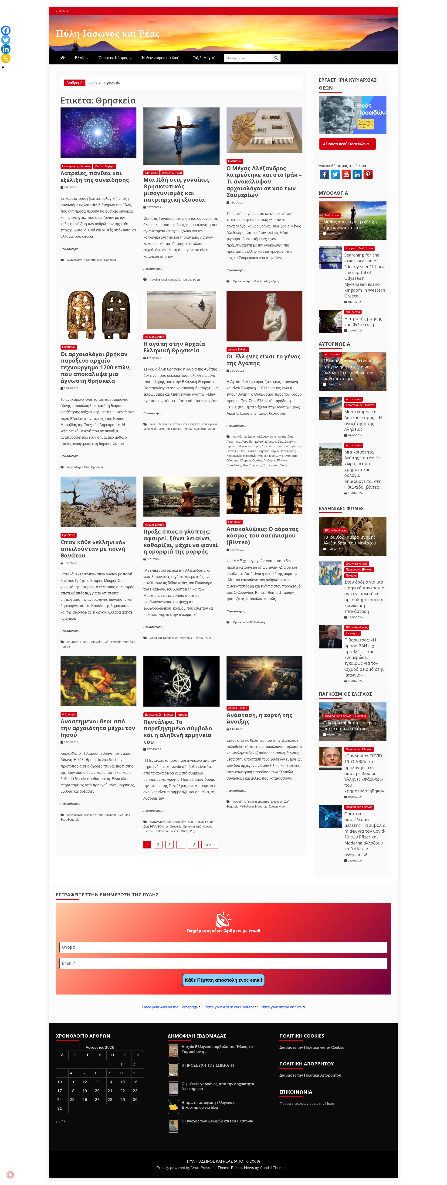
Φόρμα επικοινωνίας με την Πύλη (306, 1103)
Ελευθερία (95, 642)
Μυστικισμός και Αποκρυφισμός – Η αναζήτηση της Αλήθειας (363, 420)
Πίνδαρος (270, 460)
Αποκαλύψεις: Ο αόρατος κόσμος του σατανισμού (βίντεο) (262, 535)
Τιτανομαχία (270, 465)
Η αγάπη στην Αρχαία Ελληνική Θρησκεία (174, 347)
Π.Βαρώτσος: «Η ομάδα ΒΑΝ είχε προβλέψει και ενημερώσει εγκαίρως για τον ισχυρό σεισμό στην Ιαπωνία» (364, 657)
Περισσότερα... (70, 249)
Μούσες (263, 455)
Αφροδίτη (90, 260)
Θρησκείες (151, 172)
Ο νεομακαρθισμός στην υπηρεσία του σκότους (347, 725)
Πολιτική (259, 622)
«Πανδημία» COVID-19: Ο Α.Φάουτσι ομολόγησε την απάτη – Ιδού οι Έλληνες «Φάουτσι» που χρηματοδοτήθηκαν (364, 773)
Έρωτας (267, 446)
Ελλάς (80, 57)
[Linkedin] (5, 49)
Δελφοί (259, 441)
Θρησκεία (110, 260)
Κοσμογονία (209, 424)
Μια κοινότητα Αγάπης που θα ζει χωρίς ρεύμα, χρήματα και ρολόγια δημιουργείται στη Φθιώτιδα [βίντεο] (362, 469)
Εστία (176, 424)
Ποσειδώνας (234, 465)
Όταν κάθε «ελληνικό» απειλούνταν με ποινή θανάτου (93, 548)
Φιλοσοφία (69, 714)
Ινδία (256, 281)
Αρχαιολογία (75, 467)
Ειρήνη (231, 446)
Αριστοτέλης (285, 436)
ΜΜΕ (249, 622)
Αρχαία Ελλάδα (154, 336)
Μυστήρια (129, 642)
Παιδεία (186, 279)
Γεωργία (252, 801)
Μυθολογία (150, 429)
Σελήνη (175, 831)
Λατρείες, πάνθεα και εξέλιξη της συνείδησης (95, 176)
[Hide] (3, 67)
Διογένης (290, 441)
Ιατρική (275, 451)
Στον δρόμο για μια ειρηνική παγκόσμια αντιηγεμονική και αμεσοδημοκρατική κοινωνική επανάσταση (364, 596)
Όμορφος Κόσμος (113, 57)
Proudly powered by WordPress (184, 1167)
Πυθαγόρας (162, 831)
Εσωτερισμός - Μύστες (76, 166)
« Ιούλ (60, 1121)
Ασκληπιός (233, 441)
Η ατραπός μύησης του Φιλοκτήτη (363, 321)
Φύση (196, 279)
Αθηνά (237, 436)
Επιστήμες (352, 633)
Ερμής (257, 446)
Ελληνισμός (164, 424)
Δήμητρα (270, 441)
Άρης (273, 436)
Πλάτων (187, 429)
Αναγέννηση (74, 260)
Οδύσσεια (233, 460)
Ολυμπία (164, 429)
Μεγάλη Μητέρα (105, 166)
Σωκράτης (200, 429)
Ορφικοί (176, 429)
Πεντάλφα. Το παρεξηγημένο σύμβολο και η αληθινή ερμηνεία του (177, 731)
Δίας (100, 260)
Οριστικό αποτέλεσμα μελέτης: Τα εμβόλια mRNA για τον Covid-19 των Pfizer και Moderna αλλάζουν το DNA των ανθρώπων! (365, 834)
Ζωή (105, 642)
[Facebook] (5, 30)
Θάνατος (163, 826)
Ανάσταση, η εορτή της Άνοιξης (259, 718)
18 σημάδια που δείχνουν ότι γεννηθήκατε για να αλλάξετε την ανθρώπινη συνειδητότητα (349, 369)
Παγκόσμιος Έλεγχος (359, 569)
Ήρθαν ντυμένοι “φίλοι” (160, 57)
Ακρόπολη (249, 436)
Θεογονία (232, 451)
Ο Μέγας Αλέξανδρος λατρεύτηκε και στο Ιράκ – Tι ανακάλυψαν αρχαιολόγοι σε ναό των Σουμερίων (264, 181)
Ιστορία (182, 714)
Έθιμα (83, 642)
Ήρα (285, 446)
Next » (209, 844)
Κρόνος (207, 826)
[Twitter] (5, 39)
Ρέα (245, 465)
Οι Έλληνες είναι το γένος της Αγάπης (264, 359)
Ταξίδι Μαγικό (204, 57)
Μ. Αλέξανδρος (269, 281)
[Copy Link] (5, 58)
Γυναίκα (155, 279)
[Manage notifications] (10, 1174)
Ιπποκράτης (288, 451)
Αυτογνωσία (334, 344)
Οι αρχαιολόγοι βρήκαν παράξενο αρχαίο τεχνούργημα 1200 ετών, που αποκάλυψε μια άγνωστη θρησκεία (96, 367)
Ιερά (248, 281)
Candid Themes (273, 1167)
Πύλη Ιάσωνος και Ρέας (107, 32)
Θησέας (251, 451)
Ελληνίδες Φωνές (341, 508)
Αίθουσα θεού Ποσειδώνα (346, 144)
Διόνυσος (110, 815)
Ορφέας (257, 460)
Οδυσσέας (290, 455)
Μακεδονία (250, 455)
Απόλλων (263, 436)
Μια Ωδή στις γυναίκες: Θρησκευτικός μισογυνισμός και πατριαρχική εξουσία (177, 189)
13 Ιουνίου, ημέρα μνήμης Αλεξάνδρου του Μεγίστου (349, 540)
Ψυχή (208, 638)
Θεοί (164, 279)
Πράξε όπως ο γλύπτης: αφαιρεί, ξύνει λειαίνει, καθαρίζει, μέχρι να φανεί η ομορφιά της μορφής (180, 541)
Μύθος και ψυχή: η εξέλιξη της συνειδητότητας (350, 224)
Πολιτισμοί (234, 161)
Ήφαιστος (295, 446)
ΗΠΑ (153, 826)
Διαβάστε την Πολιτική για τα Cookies (312, 1047)
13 (193, 844)
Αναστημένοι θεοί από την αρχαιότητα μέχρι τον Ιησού (98, 727)
